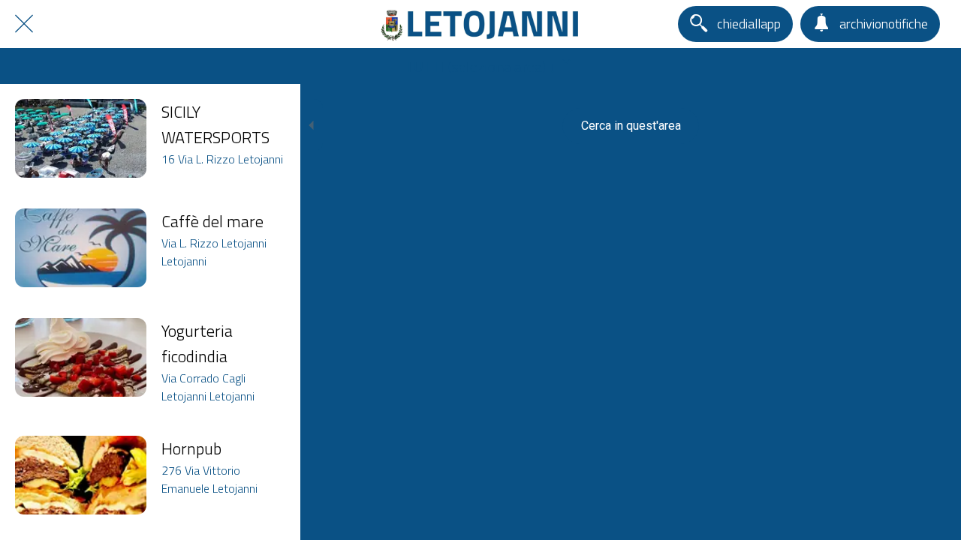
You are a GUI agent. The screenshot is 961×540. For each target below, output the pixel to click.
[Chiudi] (24, 24)
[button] (480, 66)
